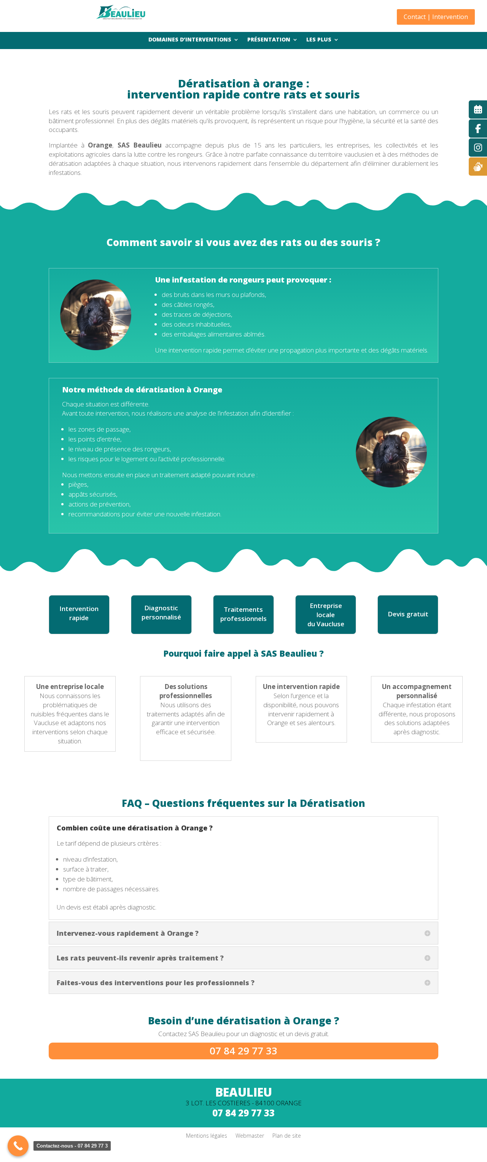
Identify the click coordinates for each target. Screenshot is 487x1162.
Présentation (268, 40)
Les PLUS (318, 40)
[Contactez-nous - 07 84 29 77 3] (18, 1145)
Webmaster (250, 1135)
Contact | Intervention (436, 17)
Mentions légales (206, 1135)
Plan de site (286, 1135)
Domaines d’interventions (189, 40)
